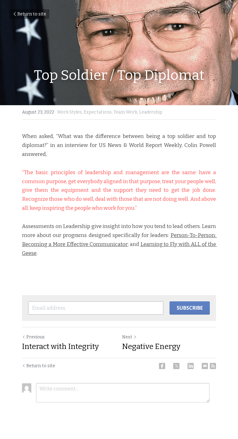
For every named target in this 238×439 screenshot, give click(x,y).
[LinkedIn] (190, 366)
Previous (35, 337)
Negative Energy (151, 346)
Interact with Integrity (60, 346)
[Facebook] (162, 366)
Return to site (31, 14)
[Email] (205, 366)
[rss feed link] (213, 366)
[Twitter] (176, 366)
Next (127, 337)
